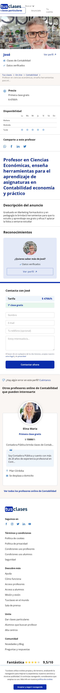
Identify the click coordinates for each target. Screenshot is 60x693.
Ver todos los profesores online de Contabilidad (30, 491)
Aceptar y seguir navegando (30, 687)
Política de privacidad (16, 543)
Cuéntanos (45, 380)
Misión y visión (12, 594)
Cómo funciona (13, 578)
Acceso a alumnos (14, 589)
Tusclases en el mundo (17, 600)
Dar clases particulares (17, 619)
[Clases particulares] (11, 10)
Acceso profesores (15, 584)
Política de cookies (14, 538)
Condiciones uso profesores (20, 548)
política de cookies (45, 679)
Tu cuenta (49, 10)
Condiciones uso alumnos (18, 554)
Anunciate (36, 10)
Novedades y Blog (14, 644)
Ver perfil (28, 271)
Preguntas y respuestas (17, 649)
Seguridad (10, 559)
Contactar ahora (30, 364)
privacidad (22, 356)
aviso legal (10, 356)
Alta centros (11, 630)
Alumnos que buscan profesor (21, 624)
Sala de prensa (13, 605)
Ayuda (8, 573)
